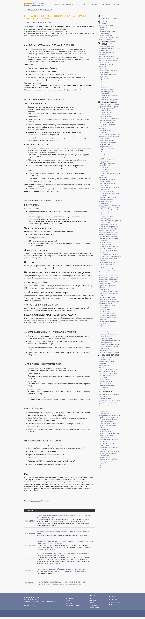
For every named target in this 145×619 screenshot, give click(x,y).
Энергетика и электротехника (109, 352)
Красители (104, 307)
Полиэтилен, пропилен (108, 313)
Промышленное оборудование (109, 282)
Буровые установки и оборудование (108, 110)
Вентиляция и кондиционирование (105, 397)
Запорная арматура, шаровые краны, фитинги (109, 290)
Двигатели (102, 128)
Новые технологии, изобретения (110, 229)
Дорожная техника (107, 82)
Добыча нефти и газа (108, 215)
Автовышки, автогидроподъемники (108, 73)
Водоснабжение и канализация (109, 400)
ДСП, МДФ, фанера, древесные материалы (108, 141)
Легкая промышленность (107, 164)
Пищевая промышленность (108, 234)
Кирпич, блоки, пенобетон (110, 439)
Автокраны (105, 76)
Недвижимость (104, 23)
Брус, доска (105, 138)
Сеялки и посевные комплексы (107, 386)
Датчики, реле (106, 327)
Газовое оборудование (109, 213)
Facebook (114, 599)
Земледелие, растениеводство (109, 361)
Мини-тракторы (104, 365)
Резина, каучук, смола (108, 317)
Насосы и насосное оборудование (105, 202)
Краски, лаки (105, 309)
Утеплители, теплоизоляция (110, 451)
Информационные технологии (40, 9)
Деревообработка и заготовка (109, 136)
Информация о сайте (73, 606)
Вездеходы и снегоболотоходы (109, 48)
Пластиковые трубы (108, 297)
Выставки (76, 4)
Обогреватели (106, 412)
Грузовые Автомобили (106, 52)
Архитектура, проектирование (109, 394)
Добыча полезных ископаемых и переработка (110, 117)
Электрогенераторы (105, 350)
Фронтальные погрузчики (109, 96)
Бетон (103, 427)
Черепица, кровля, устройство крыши (107, 462)
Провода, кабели (107, 339)
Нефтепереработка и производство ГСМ (108, 218)
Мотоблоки (105, 379)
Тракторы (102, 389)
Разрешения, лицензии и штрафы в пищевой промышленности (109, 264)
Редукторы (104, 171)
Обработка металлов (108, 197)
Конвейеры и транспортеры (108, 154)
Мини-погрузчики (107, 92)
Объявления (93, 4)
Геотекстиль (105, 429)
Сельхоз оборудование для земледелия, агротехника (108, 370)
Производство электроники (110, 341)
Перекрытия (105, 441)
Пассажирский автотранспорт (109, 58)
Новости (57, 4)
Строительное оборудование (109, 418)
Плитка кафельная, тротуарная (107, 444)
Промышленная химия (108, 315)
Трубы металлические (108, 299)
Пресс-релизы (66, 4)
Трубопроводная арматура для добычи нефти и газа (110, 226)
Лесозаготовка (106, 144)
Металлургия (103, 177)
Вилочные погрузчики (108, 80)
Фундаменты (105, 457)
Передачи (104, 168)
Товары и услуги (104, 4)
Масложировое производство (106, 243)
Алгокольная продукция (109, 236)
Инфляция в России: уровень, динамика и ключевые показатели (62, 582)
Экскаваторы (105, 98)
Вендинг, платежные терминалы (108, 32)
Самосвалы (105, 94)
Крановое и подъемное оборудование (107, 161)
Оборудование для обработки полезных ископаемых (108, 124)
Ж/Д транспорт (104, 54)
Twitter (113, 596)
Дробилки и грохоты (108, 120)
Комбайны (102, 363)
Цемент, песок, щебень (109, 459)
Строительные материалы (107, 425)
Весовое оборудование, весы (109, 105)
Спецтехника (103, 68)
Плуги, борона (106, 383)
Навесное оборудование (107, 56)
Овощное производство (109, 250)
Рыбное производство (108, 268)
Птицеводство (103, 367)
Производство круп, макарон (111, 256)
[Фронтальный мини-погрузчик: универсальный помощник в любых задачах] (30, 533)
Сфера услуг (103, 29)
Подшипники (105, 170)
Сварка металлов (107, 199)
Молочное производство (109, 246)
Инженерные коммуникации (108, 402)
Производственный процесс (108, 276)
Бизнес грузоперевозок (106, 46)
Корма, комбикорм (107, 375)
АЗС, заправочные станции (110, 207)
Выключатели (105, 325)
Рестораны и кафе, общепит (110, 37)
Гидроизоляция (106, 431)
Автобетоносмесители (109, 70)
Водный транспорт (105, 50)
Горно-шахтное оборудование (106, 113)
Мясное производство (108, 248)
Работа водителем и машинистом (106, 65)
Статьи (84, 4)
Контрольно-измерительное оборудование (108, 157)
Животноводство (104, 359)
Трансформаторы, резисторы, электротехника (110, 344)
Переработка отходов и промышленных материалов (108, 231)
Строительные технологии (108, 465)
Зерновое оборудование (109, 373)
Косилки (104, 377)
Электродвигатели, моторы (110, 134)
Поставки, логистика (106, 25)
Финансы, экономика (106, 39)
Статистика (116, 4)
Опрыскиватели (106, 381)
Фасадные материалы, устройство (108, 454)
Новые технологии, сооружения (109, 404)
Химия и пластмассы (105, 303)
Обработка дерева (107, 150)
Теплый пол (105, 414)
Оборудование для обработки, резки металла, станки (110, 193)
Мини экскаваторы (107, 90)
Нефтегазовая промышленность (110, 205)
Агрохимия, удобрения (106, 357)
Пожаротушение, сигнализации (109, 416)
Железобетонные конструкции (107, 436)
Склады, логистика (105, 284)
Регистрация (70, 598)
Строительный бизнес (106, 467)
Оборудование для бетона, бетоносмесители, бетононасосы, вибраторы (110, 421)
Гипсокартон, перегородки (110, 433)
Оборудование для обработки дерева (107, 147)
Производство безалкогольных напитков (110, 253)
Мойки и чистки (106, 35)
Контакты (69, 603)
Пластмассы (105, 311)
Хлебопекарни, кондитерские (111, 270)
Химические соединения (109, 321)
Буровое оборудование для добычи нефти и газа (110, 210)
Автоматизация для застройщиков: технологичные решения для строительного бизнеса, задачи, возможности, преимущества (62, 570)
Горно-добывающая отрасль (108, 107)
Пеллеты (104, 152)
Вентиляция (29, 27)
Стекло (103, 319)
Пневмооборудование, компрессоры (106, 273)
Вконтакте (114, 605)
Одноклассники (116, 602)
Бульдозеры (105, 78)
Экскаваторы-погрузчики (109, 99)
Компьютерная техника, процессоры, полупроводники (109, 331)
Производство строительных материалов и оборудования (108, 279)
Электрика (102, 323)
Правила (68, 601)
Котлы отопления (107, 410)
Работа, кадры (104, 27)
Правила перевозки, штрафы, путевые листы (108, 61)
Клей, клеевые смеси (108, 305)
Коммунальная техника (109, 84)
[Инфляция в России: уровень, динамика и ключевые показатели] (30, 583)
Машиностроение (105, 166)
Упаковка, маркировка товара (109, 301)
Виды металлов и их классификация (108, 180)
